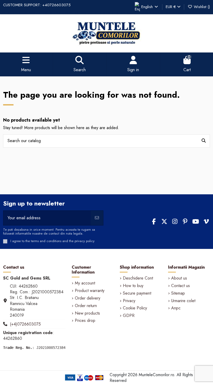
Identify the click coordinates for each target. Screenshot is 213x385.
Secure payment (137, 293)
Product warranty (89, 291)
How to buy (133, 286)
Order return (86, 306)
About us (179, 278)
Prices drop (85, 320)
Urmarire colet (183, 301)
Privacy (129, 301)
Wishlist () (201, 7)
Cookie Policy (135, 308)
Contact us (180, 286)
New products (87, 313)
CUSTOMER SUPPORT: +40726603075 (37, 5)
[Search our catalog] (203, 141)
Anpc (176, 308)
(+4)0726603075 (25, 324)
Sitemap (178, 293)
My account (85, 283)
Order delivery (87, 298)
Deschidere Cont (138, 278)
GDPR (129, 315)
